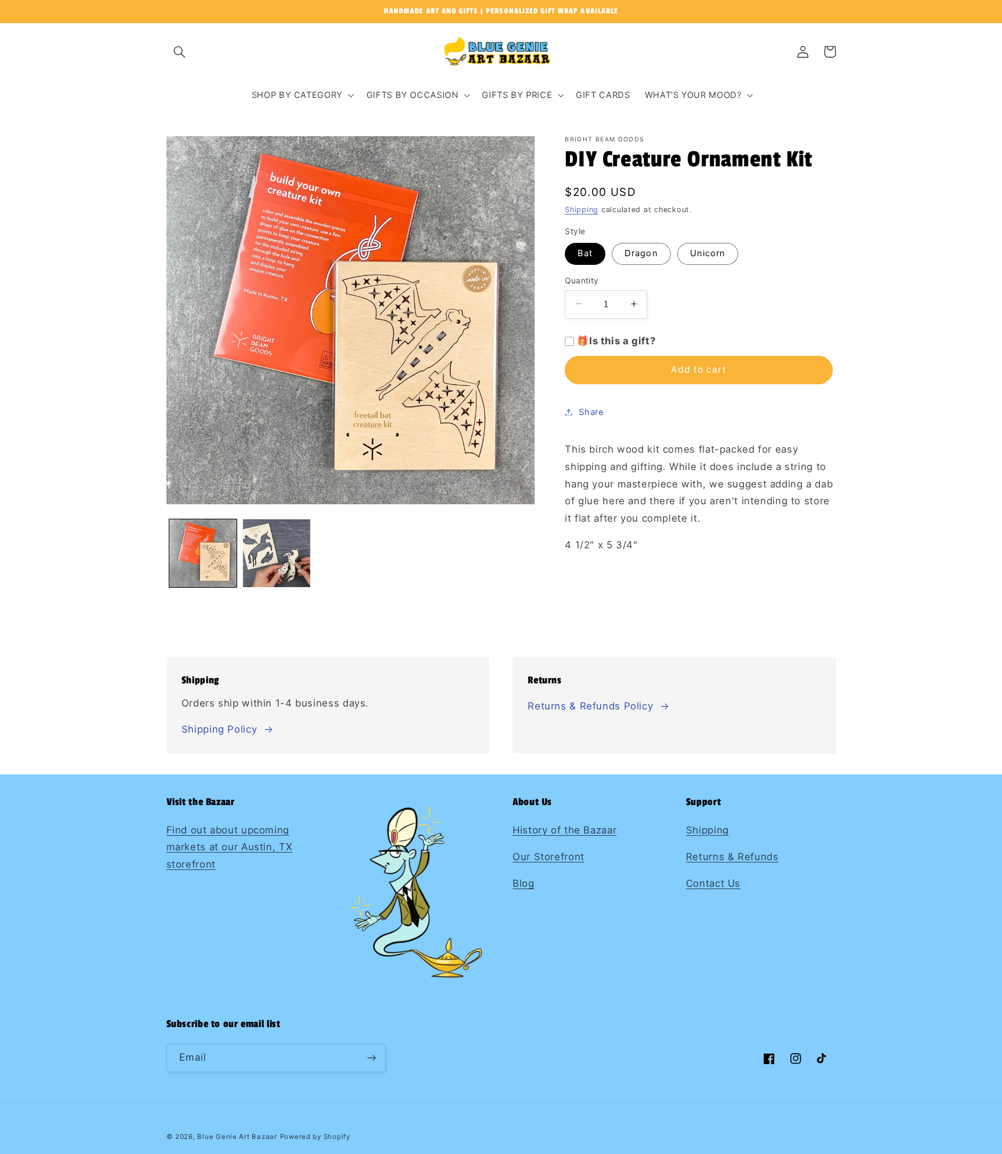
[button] (179, 51)
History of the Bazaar (564, 830)
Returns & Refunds (732, 856)
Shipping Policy (219, 729)
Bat (585, 252)
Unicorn (707, 252)
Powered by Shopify (315, 1137)
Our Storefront (548, 856)
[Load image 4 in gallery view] (277, 553)
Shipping (581, 209)
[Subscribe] (371, 1058)
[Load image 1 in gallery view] (203, 553)
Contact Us (713, 883)
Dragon (641, 252)
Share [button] (591, 411)
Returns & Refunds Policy (590, 706)
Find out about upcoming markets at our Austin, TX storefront (229, 847)
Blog (524, 883)
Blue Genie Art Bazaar (237, 1137)
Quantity (581, 280)
